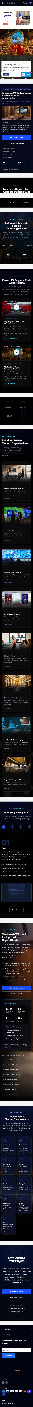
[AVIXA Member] (16, 1370)
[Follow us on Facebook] (3, 1382)
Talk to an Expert (16, 994)
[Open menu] (2, 3)
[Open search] (24, 3)
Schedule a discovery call (16, 143)
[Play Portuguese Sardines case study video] (16, 352)
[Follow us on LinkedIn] (6, 1382)
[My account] (27, 3)
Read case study (9, 338)
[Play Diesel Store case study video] (16, 307)
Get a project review (16, 137)
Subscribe (8, 1356)
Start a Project (16, 910)
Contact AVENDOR (16, 1298)
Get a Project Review (16, 1291)
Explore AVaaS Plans (16, 988)
